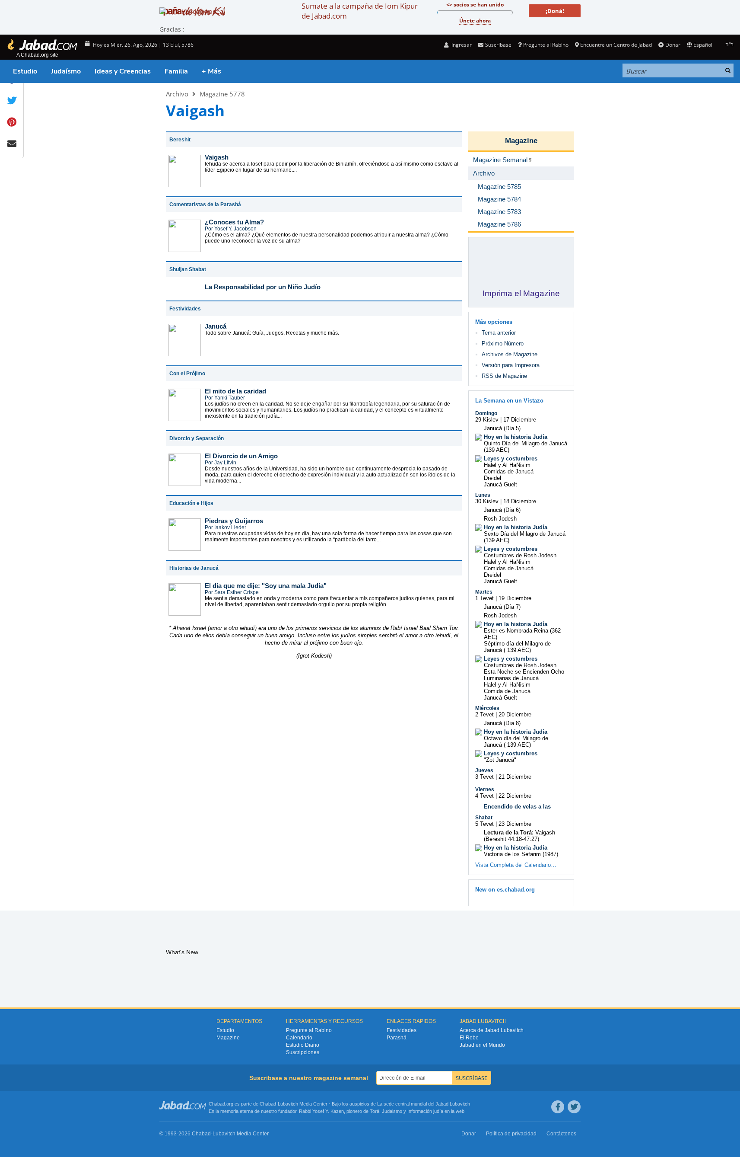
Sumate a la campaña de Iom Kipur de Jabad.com (360, 11)
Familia (176, 71)
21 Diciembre (515, 776)
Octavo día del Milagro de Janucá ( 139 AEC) (516, 741)
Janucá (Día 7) (502, 607)
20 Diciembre (515, 714)
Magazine (521, 141)
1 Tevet (484, 598)
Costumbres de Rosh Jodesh (520, 555)
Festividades (401, 1030)
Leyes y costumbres (510, 458)
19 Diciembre (515, 598)
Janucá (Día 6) (502, 510)
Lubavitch (288, 1103)
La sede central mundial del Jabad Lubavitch (423, 1103)
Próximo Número (503, 343)
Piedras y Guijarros (234, 520)
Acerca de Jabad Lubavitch (492, 1030)
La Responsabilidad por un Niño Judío (263, 287)
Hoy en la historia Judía (515, 437)
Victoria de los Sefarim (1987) (521, 854)
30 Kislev (487, 501)
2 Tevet (484, 714)
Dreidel (492, 478)
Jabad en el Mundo (482, 1045)
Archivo (177, 93)
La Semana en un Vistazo (509, 400)
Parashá (397, 1038)
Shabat (483, 818)
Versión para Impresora (511, 365)
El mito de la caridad (235, 391)
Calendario (299, 1038)
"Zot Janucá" (500, 760)
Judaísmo (66, 71)
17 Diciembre (519, 419)
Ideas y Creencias (123, 71)
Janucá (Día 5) (502, 428)
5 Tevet (484, 824)
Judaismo (392, 1111)
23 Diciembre (515, 824)
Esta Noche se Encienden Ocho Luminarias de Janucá (524, 674)
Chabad (268, 1103)
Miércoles (487, 708)
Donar (672, 44)
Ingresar (461, 44)
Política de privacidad (511, 1134)
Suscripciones (302, 1052)
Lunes (482, 495)
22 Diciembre (515, 796)
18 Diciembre (519, 501)
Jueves (484, 770)
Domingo (486, 413)
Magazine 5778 (222, 93)
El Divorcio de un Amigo (241, 456)
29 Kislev (487, 419)
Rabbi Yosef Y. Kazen (321, 1111)
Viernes (484, 789)
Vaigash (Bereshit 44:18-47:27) (519, 835)
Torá (374, 1111)
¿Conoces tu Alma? (234, 222)
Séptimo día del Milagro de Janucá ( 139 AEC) (517, 646)
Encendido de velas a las (517, 806)
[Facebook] (557, 1106)
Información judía (426, 1111)
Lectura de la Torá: (509, 832)
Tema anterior (499, 332)
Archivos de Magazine (509, 354)
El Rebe (469, 1038)
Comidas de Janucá (509, 471)
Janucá (215, 326)
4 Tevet (484, 796)
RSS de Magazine (504, 376)
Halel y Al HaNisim (507, 465)
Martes (483, 592)
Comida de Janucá (507, 691)
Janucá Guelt (500, 484)
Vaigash (217, 157)
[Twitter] (574, 1106)
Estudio (25, 71)
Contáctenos (561, 1134)
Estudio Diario (302, 1045)
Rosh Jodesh (500, 518)
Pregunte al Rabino (545, 44)
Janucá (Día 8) (502, 723)
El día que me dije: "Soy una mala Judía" (266, 585)
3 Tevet (484, 776)
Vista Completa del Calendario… (515, 865)
